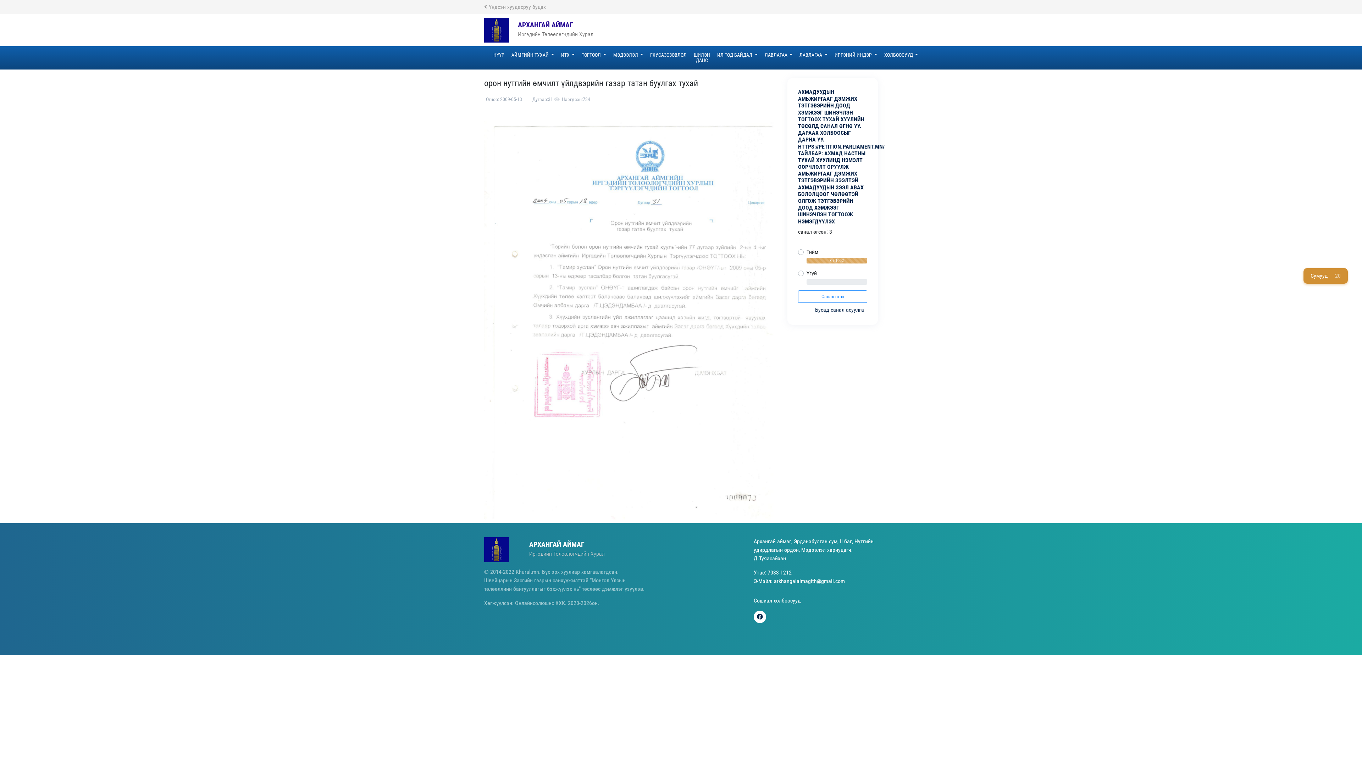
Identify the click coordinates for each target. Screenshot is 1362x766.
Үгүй (812, 273)
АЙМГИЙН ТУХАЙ (530, 55)
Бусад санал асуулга (840, 309)
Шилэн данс (702, 57)
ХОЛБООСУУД (899, 55)
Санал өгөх (832, 296)
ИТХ (566, 55)
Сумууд (1326, 275)
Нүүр (498, 55)
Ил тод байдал (735, 55)
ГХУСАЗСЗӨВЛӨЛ (668, 55)
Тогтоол (592, 55)
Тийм (812, 252)
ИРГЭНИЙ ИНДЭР (854, 55)
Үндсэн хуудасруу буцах (517, 7)
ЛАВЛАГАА (776, 55)
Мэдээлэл (626, 55)
